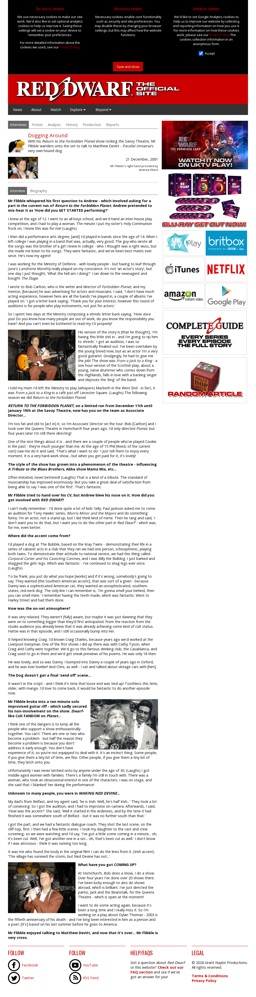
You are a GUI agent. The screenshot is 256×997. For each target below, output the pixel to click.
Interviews (18, 124)
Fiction (37, 124)
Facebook (30, 965)
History (72, 124)
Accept (210, 53)
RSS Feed (90, 977)
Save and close (128, 66)
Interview (17, 190)
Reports (112, 124)
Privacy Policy (69, 47)
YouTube (90, 965)
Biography (38, 190)
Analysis (54, 124)
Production (92, 124)
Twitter (28, 977)
